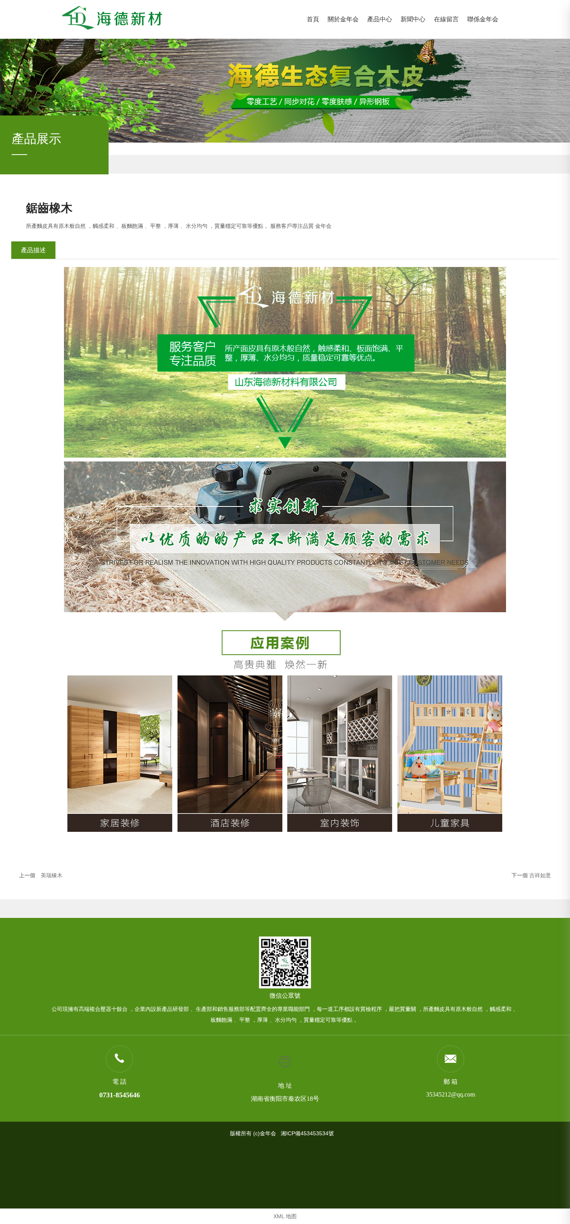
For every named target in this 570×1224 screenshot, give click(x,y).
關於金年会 (343, 19)
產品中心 (379, 19)
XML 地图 (285, 1216)
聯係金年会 (482, 19)
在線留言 (446, 19)
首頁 (313, 19)
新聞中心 (413, 19)
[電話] (119, 1059)
